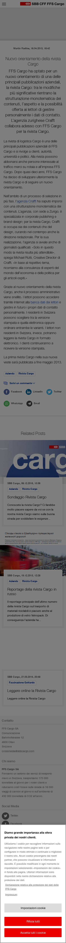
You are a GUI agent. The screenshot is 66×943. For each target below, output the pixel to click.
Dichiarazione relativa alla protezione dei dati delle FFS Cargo (32, 887)
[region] (33, 883)
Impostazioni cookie (33, 908)
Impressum (11, 894)
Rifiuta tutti (33, 921)
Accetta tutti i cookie (33, 932)
